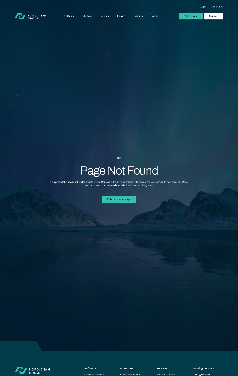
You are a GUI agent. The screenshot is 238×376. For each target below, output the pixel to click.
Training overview (201, 374)
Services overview (165, 374)
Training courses (203, 368)
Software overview (94, 374)
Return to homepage (119, 199)
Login (203, 7)
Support (214, 16)
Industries (87, 16)
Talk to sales (190, 16)
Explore (154, 16)
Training (121, 16)
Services (104, 16)
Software (69, 16)
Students (138, 16)
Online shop (217, 7)
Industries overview (130, 374)
